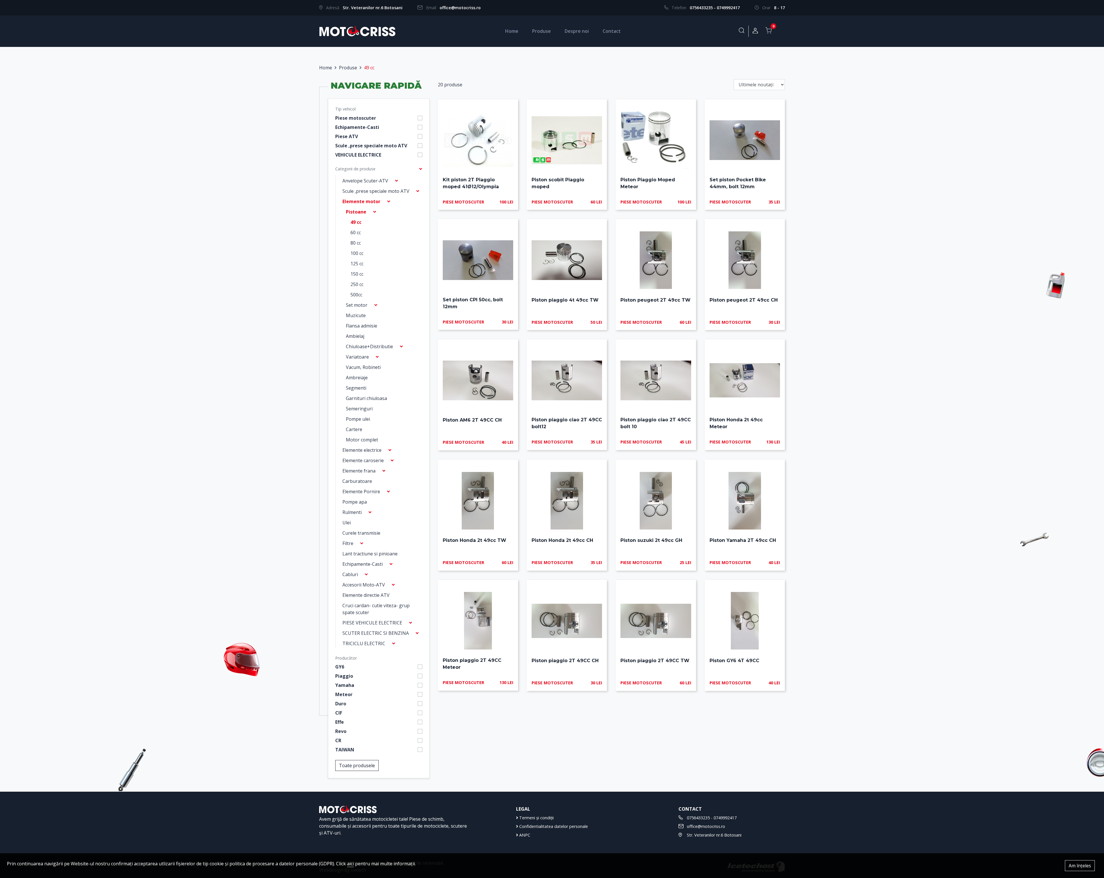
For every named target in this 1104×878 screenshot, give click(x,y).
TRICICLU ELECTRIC (363, 643)
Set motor (356, 305)
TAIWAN (344, 749)
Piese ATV (346, 136)
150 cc (356, 274)
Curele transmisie (361, 533)
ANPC (524, 835)
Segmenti (356, 388)
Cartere (354, 429)
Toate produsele (357, 765)
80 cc (355, 243)
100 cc (356, 253)
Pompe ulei (358, 419)
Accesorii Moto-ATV (363, 585)
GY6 (339, 667)
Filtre (347, 543)
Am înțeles (1080, 865)
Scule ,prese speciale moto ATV (371, 145)
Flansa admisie (361, 326)
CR (338, 740)
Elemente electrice (362, 450)
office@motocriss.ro (460, 7)
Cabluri (350, 574)
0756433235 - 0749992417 (715, 7)
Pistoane (356, 212)
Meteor (343, 694)
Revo (340, 731)
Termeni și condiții (536, 817)
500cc (356, 295)
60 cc (355, 232)
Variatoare (357, 357)
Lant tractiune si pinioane (370, 554)
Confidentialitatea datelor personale (553, 826)
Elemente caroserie (363, 460)
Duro (340, 703)
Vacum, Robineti (363, 367)
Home (511, 31)
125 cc (356, 263)
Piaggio (344, 676)
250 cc (356, 284)
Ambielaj (355, 336)
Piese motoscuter (355, 118)
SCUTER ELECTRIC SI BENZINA (375, 633)
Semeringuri (359, 408)
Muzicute (356, 315)
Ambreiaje (357, 377)
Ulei (346, 522)
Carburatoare (357, 481)
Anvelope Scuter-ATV (365, 181)
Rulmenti (352, 512)
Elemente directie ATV (366, 595)
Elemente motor (361, 201)
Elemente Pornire (361, 491)
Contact (612, 31)
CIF (338, 713)
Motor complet (362, 440)
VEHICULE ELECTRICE (358, 155)
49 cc (355, 222)
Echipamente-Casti (357, 127)
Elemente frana (358, 471)
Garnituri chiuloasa (366, 398)
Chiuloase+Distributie (369, 346)
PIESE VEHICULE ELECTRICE (372, 623)
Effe (339, 722)
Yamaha (344, 685)
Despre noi (577, 31)
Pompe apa (354, 502)
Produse (541, 31)
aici (350, 863)
